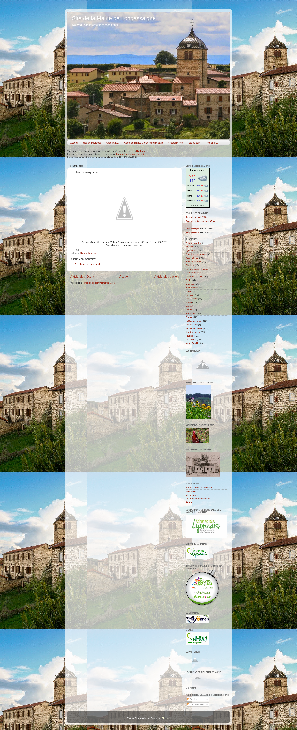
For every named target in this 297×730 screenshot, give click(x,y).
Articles (193, 699)
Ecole (188, 280)
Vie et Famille (192, 343)
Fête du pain (193, 142)
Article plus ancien (166, 276)
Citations (190, 265)
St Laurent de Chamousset (199, 487)
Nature (83, 253)
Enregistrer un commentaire (88, 264)
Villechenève (192, 495)
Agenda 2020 (112, 142)
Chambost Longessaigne (198, 499)
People (189, 317)
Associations (192, 258)
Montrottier (191, 491)
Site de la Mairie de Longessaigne (114, 18)
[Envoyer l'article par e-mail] (77, 250)
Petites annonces (194, 321)
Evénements (192, 287)
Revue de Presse (194, 328)
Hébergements (175, 142)
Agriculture (191, 250)
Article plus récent (82, 276)
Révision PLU (212, 142)
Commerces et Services (197, 269)
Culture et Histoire (194, 276)
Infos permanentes (91, 142)
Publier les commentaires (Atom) (100, 283)
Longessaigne (197, 170)
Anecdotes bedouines (196, 254)
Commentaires (196, 704)
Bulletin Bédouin (193, 261)
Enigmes (190, 284)
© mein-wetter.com (197, 205)
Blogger (165, 718)
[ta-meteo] (197, 202)
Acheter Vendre (193, 243)
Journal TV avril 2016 (196, 217)
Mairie (189, 302)
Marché (189, 306)
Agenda (189, 247)
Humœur (190, 295)
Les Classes (192, 298)
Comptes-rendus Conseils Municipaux (143, 142)
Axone (189, 502)
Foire (188, 291)
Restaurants (192, 324)
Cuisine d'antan (193, 273)
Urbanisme (191, 339)
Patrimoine (191, 313)
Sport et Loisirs (193, 332)
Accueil (74, 142)
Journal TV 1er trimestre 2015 (200, 221)
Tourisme (92, 253)
